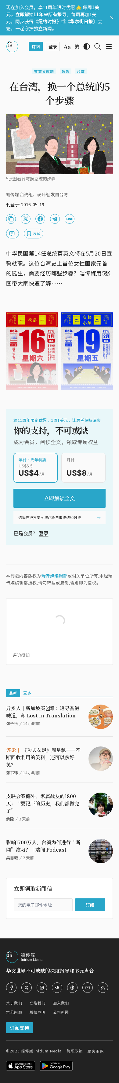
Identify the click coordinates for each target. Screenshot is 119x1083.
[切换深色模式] (86, 46)
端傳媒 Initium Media (41, 1050)
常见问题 (14, 1012)
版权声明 (38, 1012)
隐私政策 (75, 1050)
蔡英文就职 (44, 71)
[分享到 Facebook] (40, 219)
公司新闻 (61, 1012)
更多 (27, 692)
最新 (13, 692)
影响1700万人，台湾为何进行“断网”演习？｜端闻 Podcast (43, 846)
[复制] (11, 219)
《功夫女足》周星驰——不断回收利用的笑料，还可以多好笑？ (43, 757)
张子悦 (12, 723)
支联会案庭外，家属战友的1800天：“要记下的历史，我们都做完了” (42, 803)
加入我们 (61, 1002)
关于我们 (14, 1002)
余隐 (10, 819)
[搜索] (97, 46)
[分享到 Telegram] (55, 219)
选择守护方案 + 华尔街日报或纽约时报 (49, 517)
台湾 (81, 71)
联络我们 (38, 1002)
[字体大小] (67, 46)
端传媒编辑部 (54, 576)
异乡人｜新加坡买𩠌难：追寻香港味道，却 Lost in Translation (42, 712)
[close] (112, 18)
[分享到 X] (26, 219)
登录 (44, 533)
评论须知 (21, 655)
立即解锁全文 (59, 498)
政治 (66, 71)
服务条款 (96, 1050)
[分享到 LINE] (69, 219)
